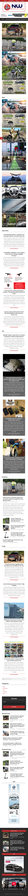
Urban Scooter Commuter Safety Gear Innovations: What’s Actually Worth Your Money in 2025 (13, 49)
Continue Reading (14, 248)
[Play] (3, 889)
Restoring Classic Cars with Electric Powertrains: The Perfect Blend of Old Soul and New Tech (13, 91)
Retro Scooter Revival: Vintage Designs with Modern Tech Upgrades (18, 527)
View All (24, 749)
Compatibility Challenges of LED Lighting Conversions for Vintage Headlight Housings (14, 254)
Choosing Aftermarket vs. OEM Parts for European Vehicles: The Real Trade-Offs (14, 235)
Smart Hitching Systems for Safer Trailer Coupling (14, 584)
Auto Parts (5, 688)
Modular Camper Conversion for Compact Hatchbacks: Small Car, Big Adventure (14, 335)
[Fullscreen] (24, 889)
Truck (4, 693)
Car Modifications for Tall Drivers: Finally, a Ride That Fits (14, 419)
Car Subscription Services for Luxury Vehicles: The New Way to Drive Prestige (17, 733)
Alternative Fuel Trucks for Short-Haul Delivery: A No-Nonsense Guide (14, 620)
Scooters (5, 691)
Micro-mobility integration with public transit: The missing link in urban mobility (13, 153)
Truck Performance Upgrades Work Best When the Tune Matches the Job (14, 565)
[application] (14, 883)
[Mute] (22, 889)
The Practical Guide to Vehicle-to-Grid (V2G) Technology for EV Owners (14, 458)
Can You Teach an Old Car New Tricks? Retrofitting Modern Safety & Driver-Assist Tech (14, 313)
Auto (4, 686)
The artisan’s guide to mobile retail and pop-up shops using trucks (14, 659)
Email (4, 701)
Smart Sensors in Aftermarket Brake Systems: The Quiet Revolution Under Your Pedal (14, 292)
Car (3, 690)
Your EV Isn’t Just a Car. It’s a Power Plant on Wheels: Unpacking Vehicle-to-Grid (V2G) (14, 225)
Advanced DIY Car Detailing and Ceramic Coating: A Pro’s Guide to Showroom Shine (14, 210)
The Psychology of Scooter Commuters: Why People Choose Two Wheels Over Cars (18, 534)
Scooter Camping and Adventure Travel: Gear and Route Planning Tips (17, 520)
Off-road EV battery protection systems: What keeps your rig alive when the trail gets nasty (14, 379)
